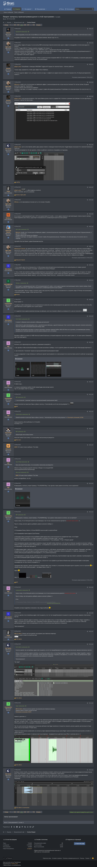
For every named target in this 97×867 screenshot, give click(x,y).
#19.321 (91, 28)
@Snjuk (16, 202)
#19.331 (91, 246)
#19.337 (91, 381)
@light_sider (17, 66)
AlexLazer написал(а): (21, 472)
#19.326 (91, 144)
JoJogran (29, 848)
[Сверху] (91, 858)
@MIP (15, 447)
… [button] (12, 25)
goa (5, 19)
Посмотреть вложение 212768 (75, 417)
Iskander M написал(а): (21, 31)
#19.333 (91, 280)
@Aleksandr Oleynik (19, 248)
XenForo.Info (15, 863)
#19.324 (91, 82)
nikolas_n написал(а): (21, 283)
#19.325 (91, 96)
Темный (9, 858)
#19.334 (91, 299)
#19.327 (91, 187)
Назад (6, 25)
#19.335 (91, 316)
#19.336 (91, 342)
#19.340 (91, 428)
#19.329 (91, 214)
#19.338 (91, 394)
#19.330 (91, 226)
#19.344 (91, 511)
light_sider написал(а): (21, 229)
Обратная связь (47, 858)
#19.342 (91, 459)
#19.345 (91, 587)
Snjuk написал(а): (20, 706)
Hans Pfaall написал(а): (21, 461)
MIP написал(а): (20, 397)
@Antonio (17, 84)
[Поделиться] (88, 28)
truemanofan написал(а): (22, 414)
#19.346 (91, 613)
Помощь (82, 858)
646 (25, 25)
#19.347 (91, 631)
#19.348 (91, 644)
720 (34, 25)
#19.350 (91, 770)
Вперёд (38, 25)
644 (18, 25)
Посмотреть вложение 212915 (23, 712)
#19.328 (91, 199)
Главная (87, 858)
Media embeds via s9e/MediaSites (12, 865)
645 (22, 25)
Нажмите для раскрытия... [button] (54, 603)
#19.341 (91, 445)
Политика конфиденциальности (71, 858)
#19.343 (91, 483)
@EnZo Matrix (18, 633)
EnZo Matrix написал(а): (22, 319)
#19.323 (91, 64)
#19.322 (91, 42)
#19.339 (91, 411)
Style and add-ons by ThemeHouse (12, 862)
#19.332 (91, 265)
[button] (33, 9)
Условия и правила (57, 858)
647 (28, 25)
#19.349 (91, 703)
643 (15, 25)
